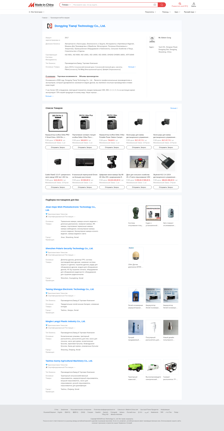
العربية (147, 412)
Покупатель (149, 12)
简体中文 (67, 412)
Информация (165, 409)
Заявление (64, 409)
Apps (176, 12)
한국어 (140, 412)
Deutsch (105, 412)
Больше (131, 67)
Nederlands (154, 412)
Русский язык (131, 412)
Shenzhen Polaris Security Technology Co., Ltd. (69, 248)
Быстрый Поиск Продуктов (149, 409)
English (60, 412)
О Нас (56, 409)
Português (114, 412)
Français (90, 412)
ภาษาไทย (169, 412)
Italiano (122, 412)
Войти (193, 6)
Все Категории (36, 12)
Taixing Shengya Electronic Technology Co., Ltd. (70, 289)
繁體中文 (75, 412)
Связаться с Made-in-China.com (127, 409)
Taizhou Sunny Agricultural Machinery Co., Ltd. (69, 361)
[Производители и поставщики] (40, 4)
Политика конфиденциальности (104, 409)
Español (98, 412)
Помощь (165, 12)
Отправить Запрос (58, 147)
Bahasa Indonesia (116, 414)
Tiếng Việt (105, 414)
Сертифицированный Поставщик (62, 217)
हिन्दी (162, 412)
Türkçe (176, 412)
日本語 (83, 412)
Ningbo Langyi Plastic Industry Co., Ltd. (65, 321)
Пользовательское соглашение (81, 409)
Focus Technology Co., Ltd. (110, 419)
